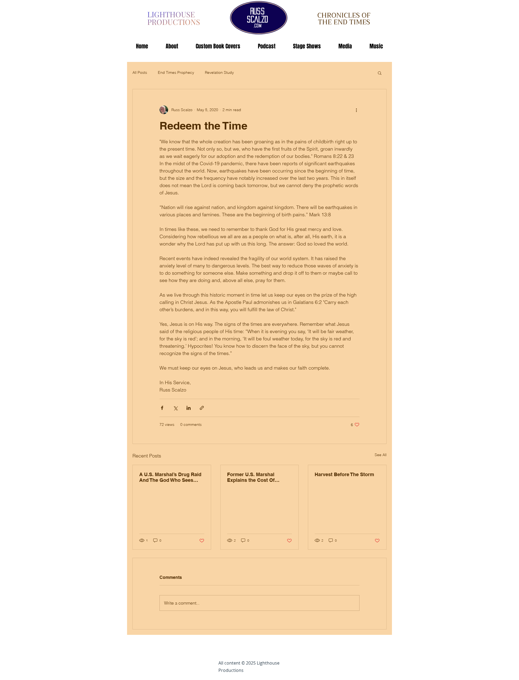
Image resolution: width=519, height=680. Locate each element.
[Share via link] (201, 407)
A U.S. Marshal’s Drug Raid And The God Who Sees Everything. (170, 477)
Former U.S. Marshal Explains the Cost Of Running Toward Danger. (255, 477)
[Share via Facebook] (162, 407)
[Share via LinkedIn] (188, 407)
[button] (379, 73)
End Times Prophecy (176, 72)
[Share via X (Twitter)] (175, 407)
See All (381, 454)
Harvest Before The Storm (344, 474)
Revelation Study (219, 72)
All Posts (139, 72)
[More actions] (356, 110)
